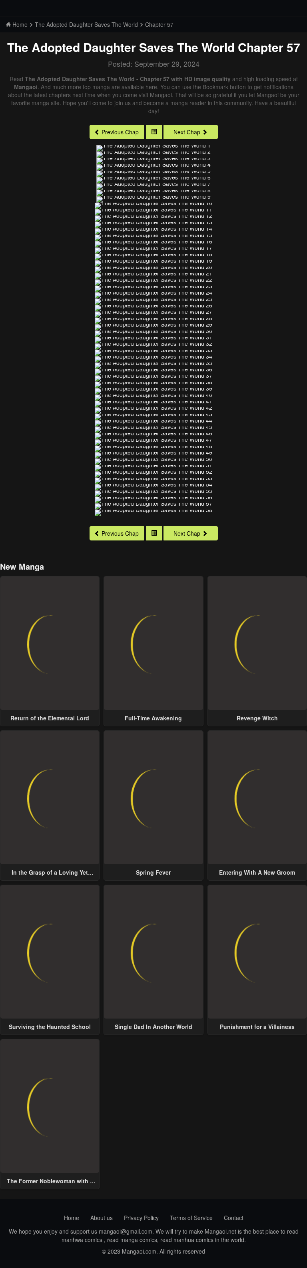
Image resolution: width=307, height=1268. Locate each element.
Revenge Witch (257, 718)
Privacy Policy (141, 1218)
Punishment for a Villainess (257, 1027)
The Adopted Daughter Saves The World (121, 47)
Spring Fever (153, 872)
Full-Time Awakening (153, 718)
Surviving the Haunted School (50, 1027)
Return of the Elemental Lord (49, 718)
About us (101, 1218)
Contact (233, 1218)
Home (71, 1218)
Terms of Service (191, 1218)
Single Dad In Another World (153, 1027)
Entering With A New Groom (257, 872)
